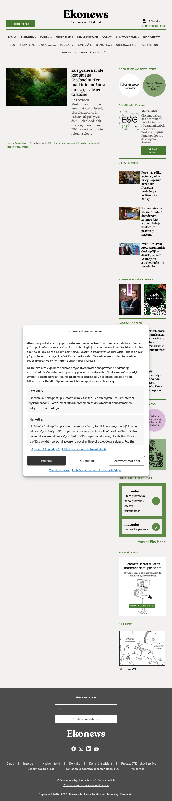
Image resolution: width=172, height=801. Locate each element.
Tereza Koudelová (16, 142)
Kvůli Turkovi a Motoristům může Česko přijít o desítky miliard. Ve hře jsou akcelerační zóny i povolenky (153, 255)
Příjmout (46, 460)
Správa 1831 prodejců (45, 449)
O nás (10, 763)
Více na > (152, 542)
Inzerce (28, 763)
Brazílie (82, 142)
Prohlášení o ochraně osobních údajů (96, 470)
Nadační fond (51, 763)
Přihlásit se (137, 768)
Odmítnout (87, 460)
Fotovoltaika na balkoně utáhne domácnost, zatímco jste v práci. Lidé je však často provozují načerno (151, 221)
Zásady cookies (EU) (41, 768)
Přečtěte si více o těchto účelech (84, 449)
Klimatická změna (64, 142)
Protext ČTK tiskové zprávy (138, 763)
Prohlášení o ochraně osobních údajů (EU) (92, 768)
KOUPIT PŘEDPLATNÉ (154, 26)
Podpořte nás (21, 23)
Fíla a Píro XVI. (127, 669)
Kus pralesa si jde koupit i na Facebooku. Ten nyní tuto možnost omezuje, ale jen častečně (88, 82)
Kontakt (74, 763)
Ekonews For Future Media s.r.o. (87, 794)
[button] (105, 52)
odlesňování (13, 146)
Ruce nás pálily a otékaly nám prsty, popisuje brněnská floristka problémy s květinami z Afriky (151, 186)
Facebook (93, 142)
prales (25, 146)
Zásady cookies (59, 470)
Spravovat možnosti (127, 461)
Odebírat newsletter (86, 719)
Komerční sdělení (100, 763)
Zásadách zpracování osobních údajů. (86, 785)
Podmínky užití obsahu (120, 794)
